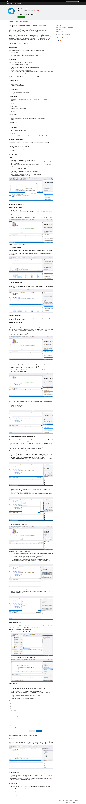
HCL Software (21, 10)
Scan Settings (12, 150)
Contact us (60, 800)
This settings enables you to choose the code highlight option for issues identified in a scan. (31, 149)
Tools (14, 3)
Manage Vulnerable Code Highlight (17, 149)
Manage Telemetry (13, 147)
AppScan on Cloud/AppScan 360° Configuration (19, 146)
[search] (79, 1)
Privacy (67, 800)
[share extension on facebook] (59, 40)
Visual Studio (9, 3)
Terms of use (71, 800)
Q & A (16, 21)
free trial (28, 43)
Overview (11, 21)
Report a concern (64, 37)
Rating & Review (24, 21)
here (28, 441)
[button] (21, 17)
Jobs (64, 800)
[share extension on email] (60, 40)
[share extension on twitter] (57, 40)
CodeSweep (14, 794)
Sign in (63, 1)
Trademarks (76, 800)
